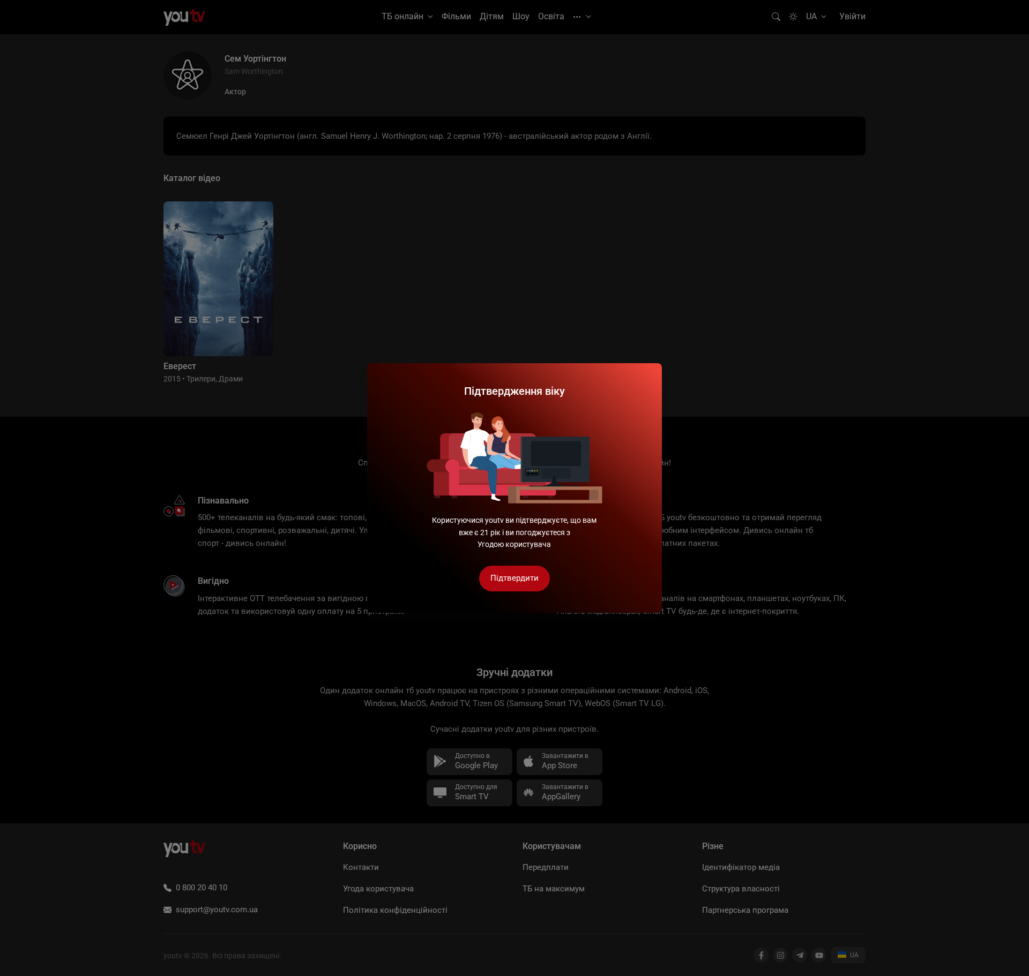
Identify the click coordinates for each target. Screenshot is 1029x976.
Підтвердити (514, 578)
